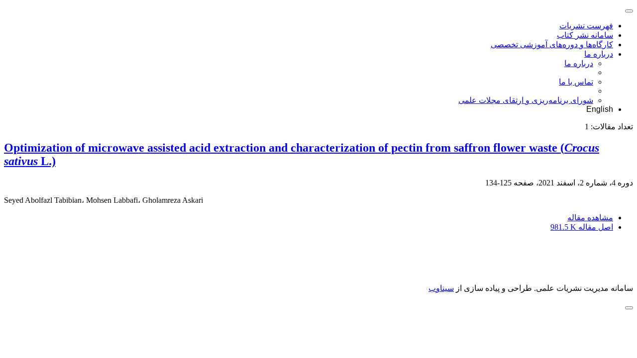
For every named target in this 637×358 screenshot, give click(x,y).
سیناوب (441, 288)
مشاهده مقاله (590, 217)
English (599, 109)
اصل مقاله (581, 227)
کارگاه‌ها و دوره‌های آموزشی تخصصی (552, 44)
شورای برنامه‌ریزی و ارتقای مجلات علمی (525, 100)
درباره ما (598, 54)
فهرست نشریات (586, 25)
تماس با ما (576, 82)
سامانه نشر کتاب (585, 35)
